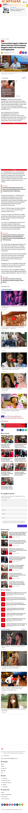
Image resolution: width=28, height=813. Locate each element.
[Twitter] (20, 430)
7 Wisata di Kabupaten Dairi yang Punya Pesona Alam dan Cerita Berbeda (16, 614)
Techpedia (5, 786)
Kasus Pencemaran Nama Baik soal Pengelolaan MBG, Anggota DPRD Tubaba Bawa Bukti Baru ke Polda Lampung (7, 446)
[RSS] (22, 805)
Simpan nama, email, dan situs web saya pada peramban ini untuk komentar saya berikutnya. (14, 521)
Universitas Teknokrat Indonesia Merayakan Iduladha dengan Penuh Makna (12, 280)
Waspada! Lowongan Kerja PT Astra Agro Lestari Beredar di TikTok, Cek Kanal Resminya (16, 593)
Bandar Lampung (7, 782)
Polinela (19, 416)
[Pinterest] (7, 805)
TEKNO (2, 766)
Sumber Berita (5, 421)
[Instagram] (12, 805)
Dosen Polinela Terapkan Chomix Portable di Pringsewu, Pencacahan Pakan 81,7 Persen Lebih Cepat (21, 446)
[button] (24, 2)
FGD (7, 416)
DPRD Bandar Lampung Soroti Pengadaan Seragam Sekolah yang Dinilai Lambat (7, 460)
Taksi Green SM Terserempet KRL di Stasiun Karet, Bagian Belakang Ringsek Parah (16, 603)
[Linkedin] (15, 805)
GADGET (4, 784)
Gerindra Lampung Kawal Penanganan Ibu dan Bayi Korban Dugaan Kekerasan (20, 474)
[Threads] (17, 805)
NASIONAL (3, 770)
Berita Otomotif (6, 780)
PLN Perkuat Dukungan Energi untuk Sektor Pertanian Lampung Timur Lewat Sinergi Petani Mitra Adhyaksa (13, 189)
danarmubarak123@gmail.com (10, 758)
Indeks (2, 792)
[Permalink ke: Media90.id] (2, 52)
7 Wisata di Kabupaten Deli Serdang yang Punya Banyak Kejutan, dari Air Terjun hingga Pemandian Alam (16, 624)
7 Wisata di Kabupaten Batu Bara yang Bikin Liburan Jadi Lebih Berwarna (15, 619)
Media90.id (6, 52)
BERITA (2, 41)
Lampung (13, 416)
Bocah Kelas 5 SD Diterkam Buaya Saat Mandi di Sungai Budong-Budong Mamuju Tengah (16, 598)
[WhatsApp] (26, 430)
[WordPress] (10, 805)
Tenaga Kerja (20, 418)
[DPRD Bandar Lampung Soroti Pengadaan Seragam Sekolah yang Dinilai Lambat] (7, 453)
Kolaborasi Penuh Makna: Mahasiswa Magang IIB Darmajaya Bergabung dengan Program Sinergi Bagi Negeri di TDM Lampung (13, 237)
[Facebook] (18, 430)
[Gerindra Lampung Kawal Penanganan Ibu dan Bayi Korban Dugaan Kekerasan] (21, 467)
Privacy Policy (4, 796)
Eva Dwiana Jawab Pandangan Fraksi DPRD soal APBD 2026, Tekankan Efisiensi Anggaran (7, 474)
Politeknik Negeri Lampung (9, 418)
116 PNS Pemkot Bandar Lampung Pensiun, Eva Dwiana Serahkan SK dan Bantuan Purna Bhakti (21, 460)
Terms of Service (5, 798)
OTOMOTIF (3, 768)
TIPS (2, 772)
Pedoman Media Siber (6, 794)
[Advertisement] (14, 22)
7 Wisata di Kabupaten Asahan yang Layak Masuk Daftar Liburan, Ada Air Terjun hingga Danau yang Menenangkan (16, 609)
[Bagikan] (26, 53)
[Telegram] (23, 430)
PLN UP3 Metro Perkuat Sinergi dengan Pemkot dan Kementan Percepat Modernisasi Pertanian (7, 488)
